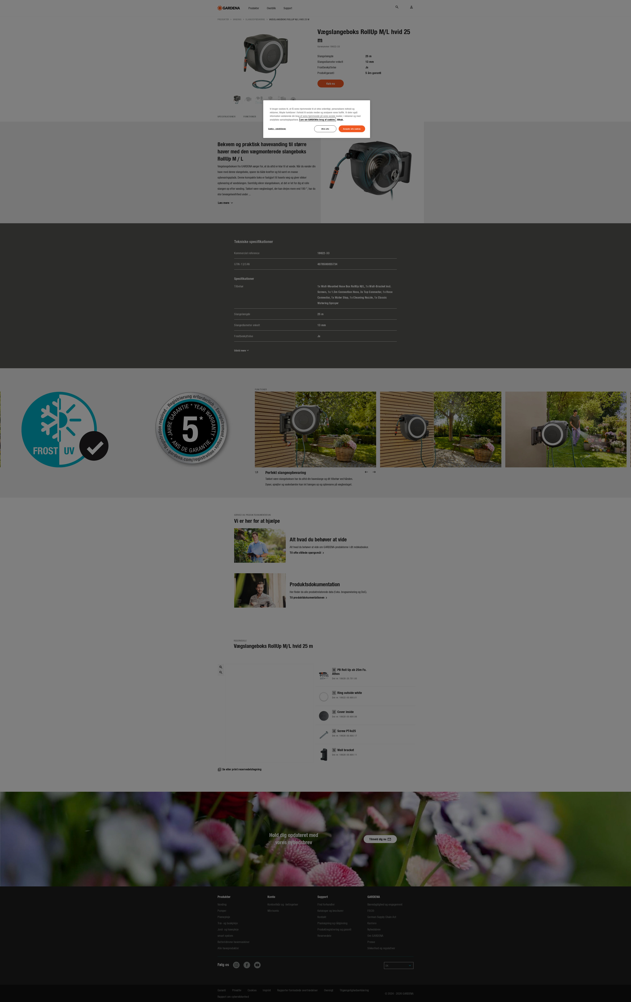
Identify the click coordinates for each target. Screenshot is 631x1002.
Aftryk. (340, 119)
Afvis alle (325, 128)
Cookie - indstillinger (277, 128)
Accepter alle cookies (352, 128)
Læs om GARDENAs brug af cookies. (318, 119)
